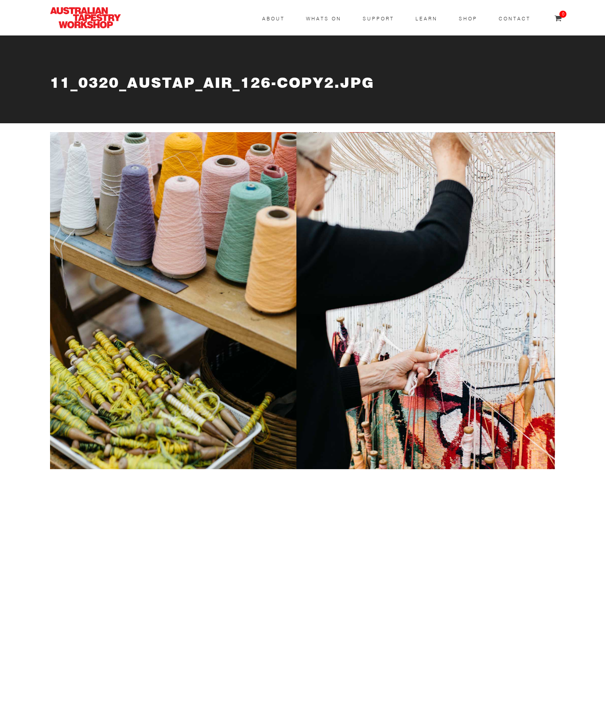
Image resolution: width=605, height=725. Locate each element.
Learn (426, 18)
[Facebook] (256, 570)
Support (378, 18)
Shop (468, 18)
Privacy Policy (72, 680)
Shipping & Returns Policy (92, 701)
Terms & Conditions (82, 659)
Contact (515, 18)
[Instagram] (256, 537)
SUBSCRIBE (70, 532)
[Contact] (256, 503)
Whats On (323, 18)
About (273, 18)
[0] (558, 19)
